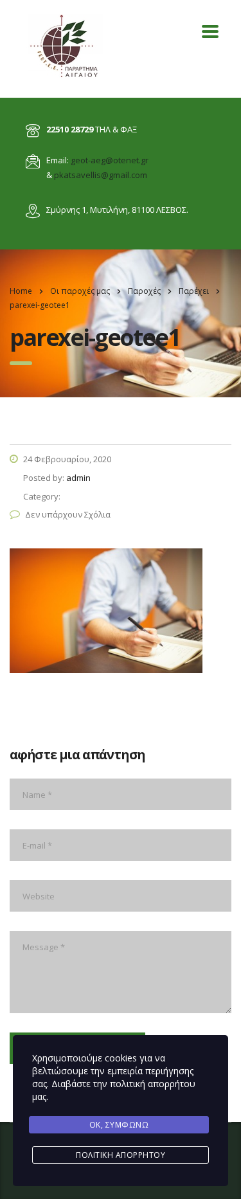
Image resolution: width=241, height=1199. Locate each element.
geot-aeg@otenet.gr (109, 160)
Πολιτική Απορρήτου (120, 1154)
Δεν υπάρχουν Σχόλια (68, 514)
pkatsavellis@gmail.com (100, 175)
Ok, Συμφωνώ (119, 1124)
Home (21, 290)
